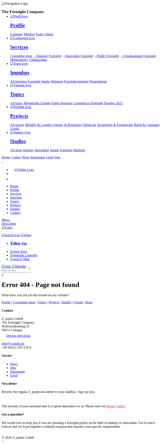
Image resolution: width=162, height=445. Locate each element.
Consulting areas (21, 56)
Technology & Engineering (115, 125)
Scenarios (66, 150)
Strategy (28, 150)
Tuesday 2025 (113, 103)
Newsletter (9, 223)
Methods (79, 150)
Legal (50, 157)
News (26, 157)
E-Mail (24, 259)
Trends (54, 150)
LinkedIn (30, 255)
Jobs (57, 157)
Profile (14, 190)
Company (16, 34)
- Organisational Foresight (138, 56)
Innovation (42, 150)
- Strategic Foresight (47, 56)
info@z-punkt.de (13, 343)
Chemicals (89, 125)
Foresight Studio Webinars (45, 81)
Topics (14, 201)
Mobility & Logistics (39, 125)
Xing (23, 251)
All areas (16, 150)
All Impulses (18, 81)
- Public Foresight (107, 56)
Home (6, 157)
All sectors (17, 125)
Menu (5, 220)
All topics (16, 103)
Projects (15, 205)
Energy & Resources (67, 125)
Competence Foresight (88, 103)
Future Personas (61, 103)
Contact (16, 157)
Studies (15, 209)
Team (39, 34)
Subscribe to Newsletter (17, 399)
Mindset (29, 34)
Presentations (98, 81)
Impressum (38, 157)
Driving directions (18, 336)
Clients (48, 34)
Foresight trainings (76, 81)
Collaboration (38, 60)
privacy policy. (116, 406)
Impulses (16, 197)
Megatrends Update (37, 103)
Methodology (19, 60)
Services (15, 194)
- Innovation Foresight (78, 56)
